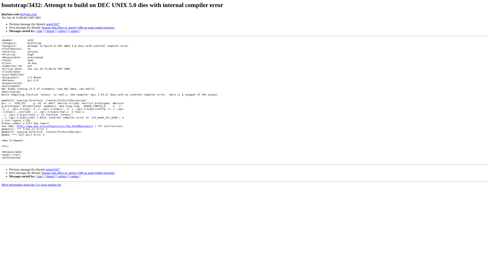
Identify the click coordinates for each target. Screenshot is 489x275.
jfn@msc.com (28, 14)
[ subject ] (62, 31)
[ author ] (74, 31)
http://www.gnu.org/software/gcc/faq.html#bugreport (55, 126)
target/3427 (53, 24)
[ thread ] (50, 31)
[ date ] (40, 31)
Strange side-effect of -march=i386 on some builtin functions (77, 27)
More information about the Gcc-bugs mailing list (31, 184)
